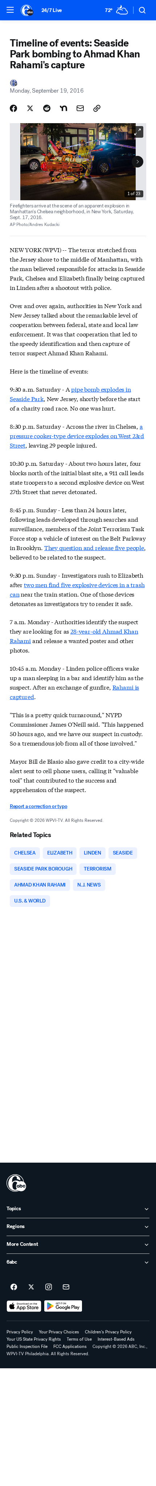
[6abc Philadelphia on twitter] (31, 1287)
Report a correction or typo (38, 806)
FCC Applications (70, 1346)
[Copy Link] (97, 108)
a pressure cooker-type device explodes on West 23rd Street (77, 435)
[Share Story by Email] (80, 108)
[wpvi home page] (16, 1183)
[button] (10, 10)
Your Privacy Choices (59, 1332)
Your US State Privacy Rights (34, 1339)
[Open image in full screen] (137, 132)
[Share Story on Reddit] (47, 108)
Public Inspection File (27, 1346)
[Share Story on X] (30, 108)
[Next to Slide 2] (137, 161)
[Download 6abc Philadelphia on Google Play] (63, 1306)
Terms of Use (79, 1339)
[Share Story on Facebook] (13, 108)
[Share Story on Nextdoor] (63, 108)
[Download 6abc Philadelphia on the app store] (24, 1306)
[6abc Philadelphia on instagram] (48, 1287)
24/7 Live (51, 10)
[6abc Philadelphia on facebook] (14, 1287)
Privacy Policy (20, 1332)
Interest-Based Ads (116, 1339)
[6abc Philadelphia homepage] (27, 10)
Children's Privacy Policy (108, 1332)
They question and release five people (94, 547)
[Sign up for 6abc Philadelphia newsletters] (66, 1287)
